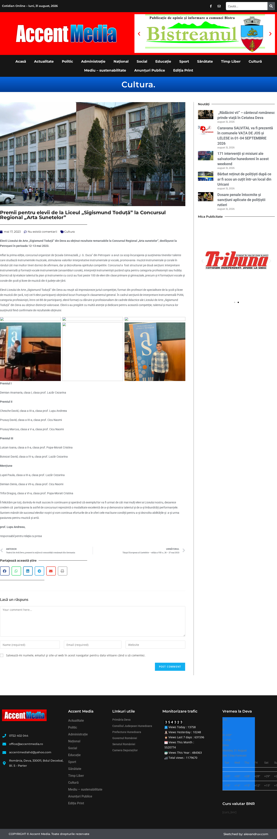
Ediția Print (183, 70)
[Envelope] (219, 6)
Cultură (255, 61)
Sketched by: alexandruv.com (245, 834)
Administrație (93, 61)
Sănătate (205, 61)
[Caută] (271, 6)
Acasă (20, 61)
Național (121, 61)
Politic (67, 61)
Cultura (137, 84)
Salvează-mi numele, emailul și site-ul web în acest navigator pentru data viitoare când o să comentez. (75, 655)
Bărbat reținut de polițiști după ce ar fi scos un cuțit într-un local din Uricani (244, 179)
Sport (184, 61)
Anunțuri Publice (149, 70)
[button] (139, 33)
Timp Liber (230, 61)
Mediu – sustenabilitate (105, 70)
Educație (163, 61)
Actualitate (44, 61)
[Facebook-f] (211, 6)
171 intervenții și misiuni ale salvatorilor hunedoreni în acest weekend (243, 158)
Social (142, 61)
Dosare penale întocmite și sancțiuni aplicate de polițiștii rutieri (241, 200)
